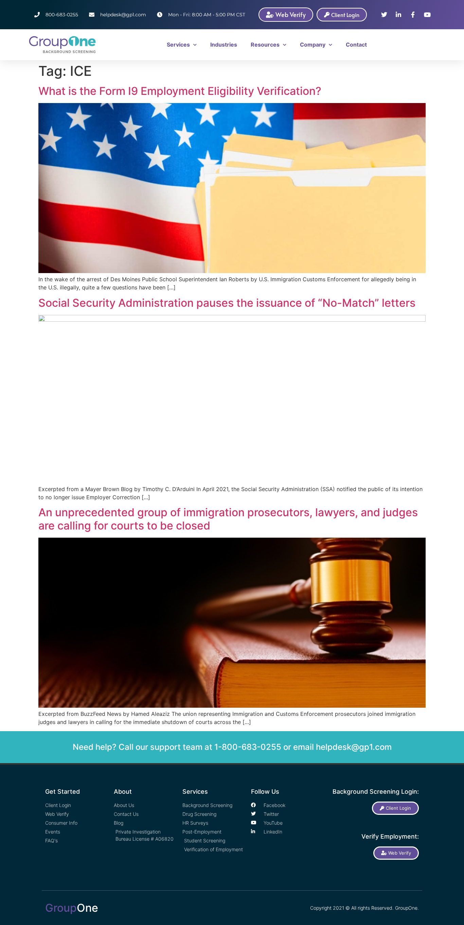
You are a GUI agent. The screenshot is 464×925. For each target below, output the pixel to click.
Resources (265, 44)
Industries (223, 44)
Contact (356, 44)
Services (178, 44)
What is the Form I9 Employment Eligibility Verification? (179, 91)
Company (312, 44)
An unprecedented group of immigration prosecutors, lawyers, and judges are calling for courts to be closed (228, 519)
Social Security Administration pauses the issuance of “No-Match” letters (226, 302)
